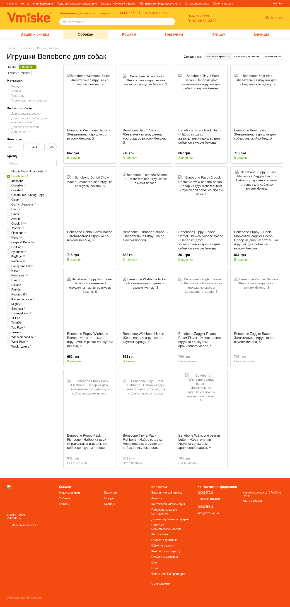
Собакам (86, 34)
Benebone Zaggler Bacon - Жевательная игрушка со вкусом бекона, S (253, 338)
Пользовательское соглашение (77, 3)
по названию (272, 56)
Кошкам (129, 34)
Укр (275, 3)
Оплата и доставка (197, 3)
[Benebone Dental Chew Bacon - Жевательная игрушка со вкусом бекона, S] (90, 198)
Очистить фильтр (19, 73)
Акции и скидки (35, 34)
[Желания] (248, 18)
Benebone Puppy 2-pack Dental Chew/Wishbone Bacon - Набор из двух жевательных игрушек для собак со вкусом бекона (200, 240)
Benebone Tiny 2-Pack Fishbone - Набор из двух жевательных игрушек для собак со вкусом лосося (143, 441)
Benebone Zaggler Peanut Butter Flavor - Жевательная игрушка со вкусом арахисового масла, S (200, 340)
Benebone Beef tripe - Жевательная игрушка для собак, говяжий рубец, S (255, 134)
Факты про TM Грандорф (168, 574)
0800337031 (130, 13)
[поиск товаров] (171, 21)
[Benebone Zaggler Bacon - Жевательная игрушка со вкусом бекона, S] (257, 300)
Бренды (261, 34)
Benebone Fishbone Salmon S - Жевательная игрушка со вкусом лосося (145, 236)
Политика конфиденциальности (160, 3)
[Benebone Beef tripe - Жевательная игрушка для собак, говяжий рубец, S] (257, 96)
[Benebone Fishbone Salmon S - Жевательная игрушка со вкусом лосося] (146, 198)
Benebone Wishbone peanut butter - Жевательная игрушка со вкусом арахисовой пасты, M (199, 441)
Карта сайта (159, 534)
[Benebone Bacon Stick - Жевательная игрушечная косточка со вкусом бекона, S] (146, 96)
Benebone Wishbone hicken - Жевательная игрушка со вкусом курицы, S (144, 338)
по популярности (218, 56)
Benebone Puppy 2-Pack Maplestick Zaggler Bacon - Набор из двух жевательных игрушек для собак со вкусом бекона (256, 240)
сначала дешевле (246, 56)
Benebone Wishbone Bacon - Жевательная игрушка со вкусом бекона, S (88, 134)
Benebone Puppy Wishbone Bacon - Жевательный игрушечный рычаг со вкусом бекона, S (90, 340)
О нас (155, 568)
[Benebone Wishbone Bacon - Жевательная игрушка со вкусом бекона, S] (90, 96)
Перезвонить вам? (157, 13)
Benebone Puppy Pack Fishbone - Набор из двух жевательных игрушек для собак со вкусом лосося (88, 441)
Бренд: (12, 66)
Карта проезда (252, 500)
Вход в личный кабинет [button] (167, 492)
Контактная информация (37, 3)
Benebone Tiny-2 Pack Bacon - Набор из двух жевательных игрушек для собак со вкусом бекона (200, 136)
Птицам (218, 34)
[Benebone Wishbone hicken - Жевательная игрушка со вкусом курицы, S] (146, 300)
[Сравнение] (236, 18)
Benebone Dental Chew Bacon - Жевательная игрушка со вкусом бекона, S (89, 236)
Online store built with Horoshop (24, 597)
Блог (154, 562)
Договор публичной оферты (118, 3)
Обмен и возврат (223, 3)
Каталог (12, 3)
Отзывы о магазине (164, 557)
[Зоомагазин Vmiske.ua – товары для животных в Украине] (29, 495)
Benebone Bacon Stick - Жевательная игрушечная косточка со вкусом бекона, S (144, 136)
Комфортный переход (166, 551)
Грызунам (174, 34)
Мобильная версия (23, 525)
